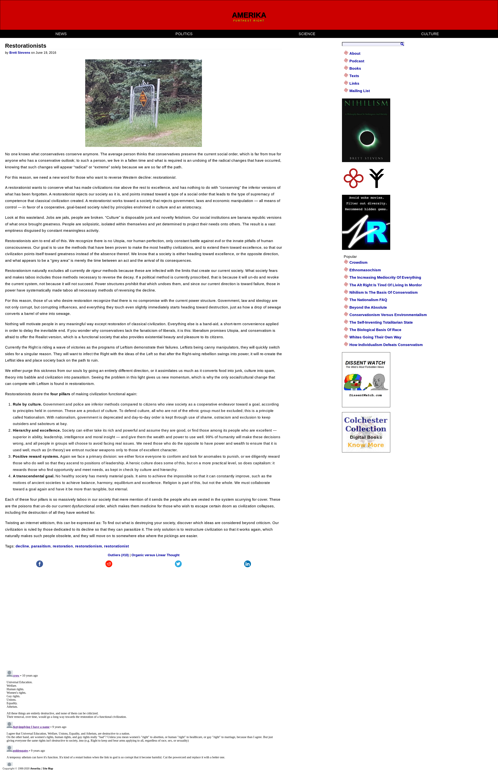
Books (355, 68)
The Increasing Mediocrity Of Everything (385, 277)
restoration (63, 546)
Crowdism (358, 262)
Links (354, 83)
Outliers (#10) (118, 555)
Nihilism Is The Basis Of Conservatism (383, 292)
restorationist (116, 546)
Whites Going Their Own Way (375, 337)
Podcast (356, 61)
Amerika (35, 768)
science (307, 34)
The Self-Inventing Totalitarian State (381, 322)
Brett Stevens (19, 52)
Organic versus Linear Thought (156, 555)
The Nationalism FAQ (368, 300)
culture (430, 34)
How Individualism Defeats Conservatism (386, 345)
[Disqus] (143, 617)
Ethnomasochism (365, 270)
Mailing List (359, 91)
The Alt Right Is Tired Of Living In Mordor (385, 285)
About (354, 53)
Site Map (48, 768)
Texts (354, 76)
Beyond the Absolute (368, 307)
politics (184, 34)
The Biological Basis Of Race (375, 330)
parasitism (41, 546)
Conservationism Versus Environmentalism (388, 315)
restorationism (88, 546)
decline (22, 546)
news (61, 34)
